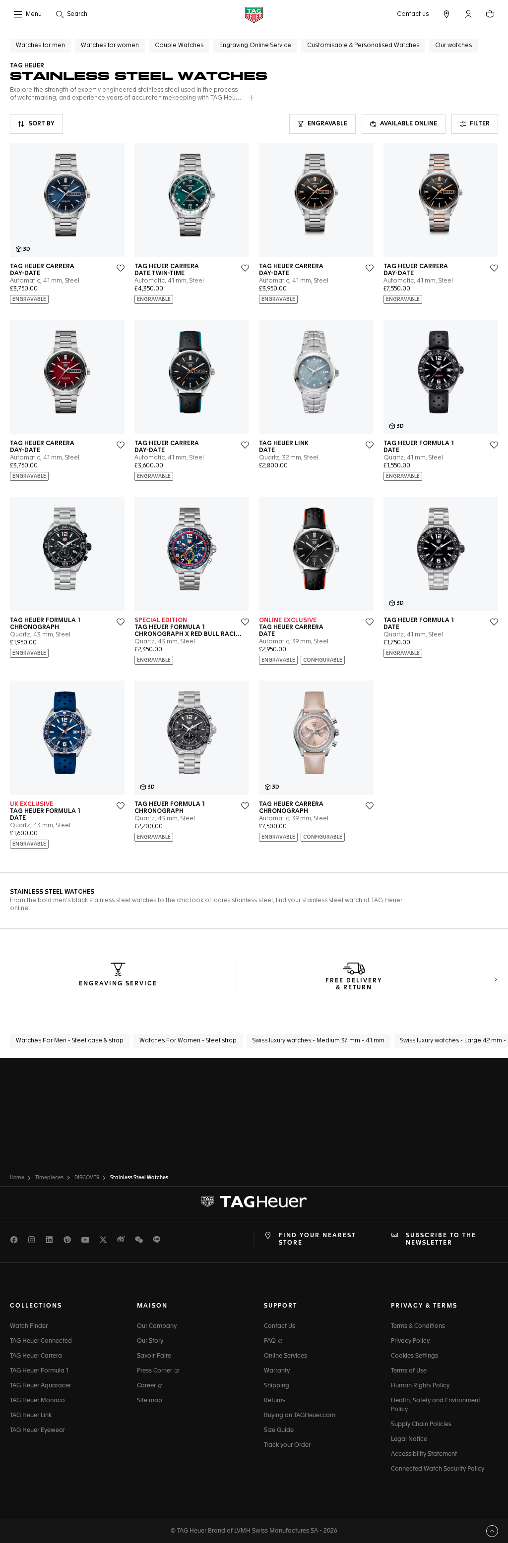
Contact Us (279, 1326)
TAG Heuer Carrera (36, 1356)
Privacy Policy (410, 1341)
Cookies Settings (414, 1356)
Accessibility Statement (424, 1454)
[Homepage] (254, 14)
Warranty (277, 1371)
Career (147, 1386)
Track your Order (287, 1445)
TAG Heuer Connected (41, 1341)
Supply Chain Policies (421, 1425)
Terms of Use (409, 1371)
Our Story (150, 1341)
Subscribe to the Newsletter (441, 1239)
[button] (468, 14)
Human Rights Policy (420, 1386)
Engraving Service (118, 984)
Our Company (157, 1326)
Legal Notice (409, 1439)
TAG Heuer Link (31, 1416)
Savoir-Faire (154, 1356)
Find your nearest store (317, 1239)
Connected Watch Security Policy (437, 1469)
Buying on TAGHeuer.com (299, 1416)
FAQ (270, 1341)
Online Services (285, 1356)
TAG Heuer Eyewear (37, 1430)
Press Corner (155, 1371)
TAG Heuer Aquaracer (40, 1386)
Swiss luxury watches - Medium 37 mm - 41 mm (318, 1041)
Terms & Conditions (418, 1326)
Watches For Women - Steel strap (188, 1041)
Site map (149, 1401)
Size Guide (279, 1430)
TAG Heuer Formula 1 (39, 1371)
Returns (274, 1401)
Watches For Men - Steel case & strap (70, 1041)
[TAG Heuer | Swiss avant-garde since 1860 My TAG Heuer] (254, 1202)
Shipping (276, 1386)
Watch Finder (29, 1326)
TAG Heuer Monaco (37, 1401)
